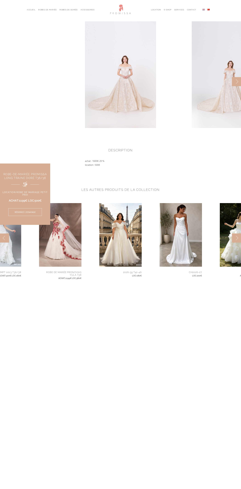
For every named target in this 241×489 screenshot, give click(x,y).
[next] (236, 81)
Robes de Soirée (69, 10)
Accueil (31, 10)
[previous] (227, 81)
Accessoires (88, 10)
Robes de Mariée (47, 10)
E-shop (168, 10)
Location (156, 10)
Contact (191, 10)
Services (179, 10)
